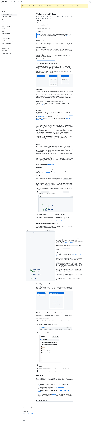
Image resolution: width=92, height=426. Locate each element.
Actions (38, 144)
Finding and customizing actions (59, 289)
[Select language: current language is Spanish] (90, 2)
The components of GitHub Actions (47, 63)
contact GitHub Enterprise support (68, 6)
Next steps (39, 375)
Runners (38, 167)
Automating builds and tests (44, 385)
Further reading (41, 400)
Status (38, 422)
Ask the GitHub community (28, 413)
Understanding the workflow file (46, 223)
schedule (71, 115)
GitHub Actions (5, 7)
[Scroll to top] (90, 424)
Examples (54, 394)
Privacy (35, 422)
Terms (32, 422)
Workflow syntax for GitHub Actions (69, 242)
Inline (50, 230)
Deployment (52, 388)
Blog (50, 422)
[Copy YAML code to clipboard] (71, 196)
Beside (47, 230)
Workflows (39, 89)
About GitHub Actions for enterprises (45, 403)
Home (3, 4)
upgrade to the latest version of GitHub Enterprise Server (42, 6)
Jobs (37, 123)
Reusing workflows (40, 104)
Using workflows (57, 106)
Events (38, 110)
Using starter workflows (67, 383)
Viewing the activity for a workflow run (62, 220)
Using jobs (54, 140)
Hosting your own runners (51, 172)
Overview (39, 41)
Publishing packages (60, 387)
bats (51, 184)
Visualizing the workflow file (43, 284)
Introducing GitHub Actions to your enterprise (46, 60)
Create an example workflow (45, 176)
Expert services (46, 422)
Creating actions (50, 164)
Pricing (41, 422)
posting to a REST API (42, 116)
